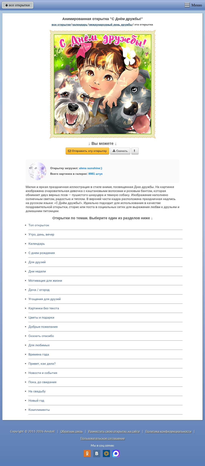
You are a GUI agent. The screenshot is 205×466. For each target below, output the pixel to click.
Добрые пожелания (43, 327)
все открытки (17, 5)
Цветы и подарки (41, 317)
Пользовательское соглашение (102, 438)
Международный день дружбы (110, 24)
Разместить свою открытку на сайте (114, 431)
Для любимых (39, 345)
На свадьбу (37, 391)
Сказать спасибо (41, 336)
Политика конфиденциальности (168, 431)
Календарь (79, 24)
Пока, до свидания (42, 382)
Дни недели (37, 271)
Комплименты (39, 410)
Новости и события (42, 373)
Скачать (120, 150)
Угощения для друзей (44, 299)
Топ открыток (38, 225)
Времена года (38, 354)
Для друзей (37, 262)
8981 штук (95, 173)
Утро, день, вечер (41, 234)
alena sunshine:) (90, 168)
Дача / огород (39, 290)
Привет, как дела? (42, 363)
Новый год (36, 400)
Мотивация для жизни (45, 280)
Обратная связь (71, 431)
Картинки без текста (43, 308)
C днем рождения (41, 253)
